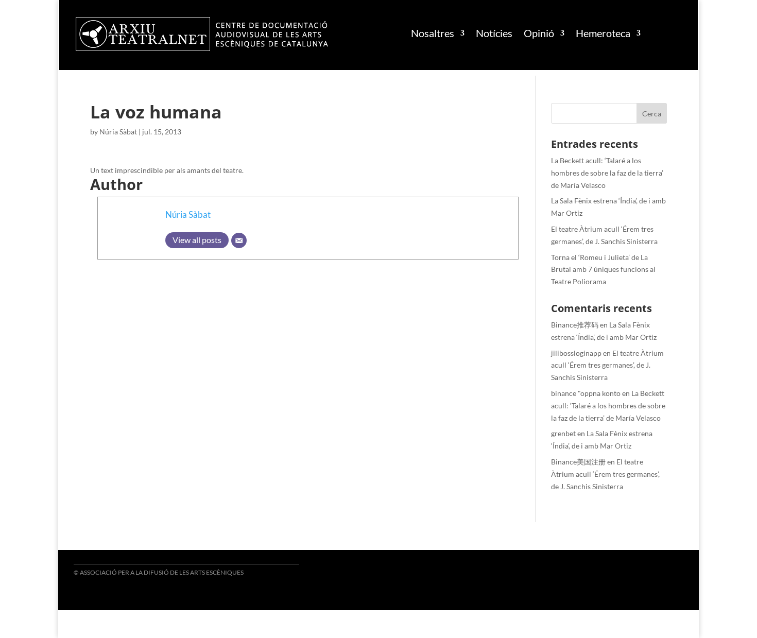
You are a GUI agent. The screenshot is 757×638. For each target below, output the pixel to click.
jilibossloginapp (576, 353)
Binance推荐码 (574, 324)
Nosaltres (432, 33)
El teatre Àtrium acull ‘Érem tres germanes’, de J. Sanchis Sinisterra (607, 365)
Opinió (539, 33)
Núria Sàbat (118, 131)
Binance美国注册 (578, 461)
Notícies (494, 33)
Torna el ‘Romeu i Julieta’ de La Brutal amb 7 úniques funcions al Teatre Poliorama (603, 269)
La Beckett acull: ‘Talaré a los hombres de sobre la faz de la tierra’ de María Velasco (607, 172)
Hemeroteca (603, 33)
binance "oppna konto (586, 393)
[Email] (239, 240)
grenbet (563, 433)
